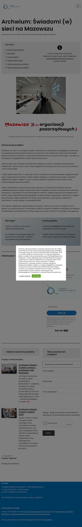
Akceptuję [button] (36, 276)
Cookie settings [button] (24, 276)
